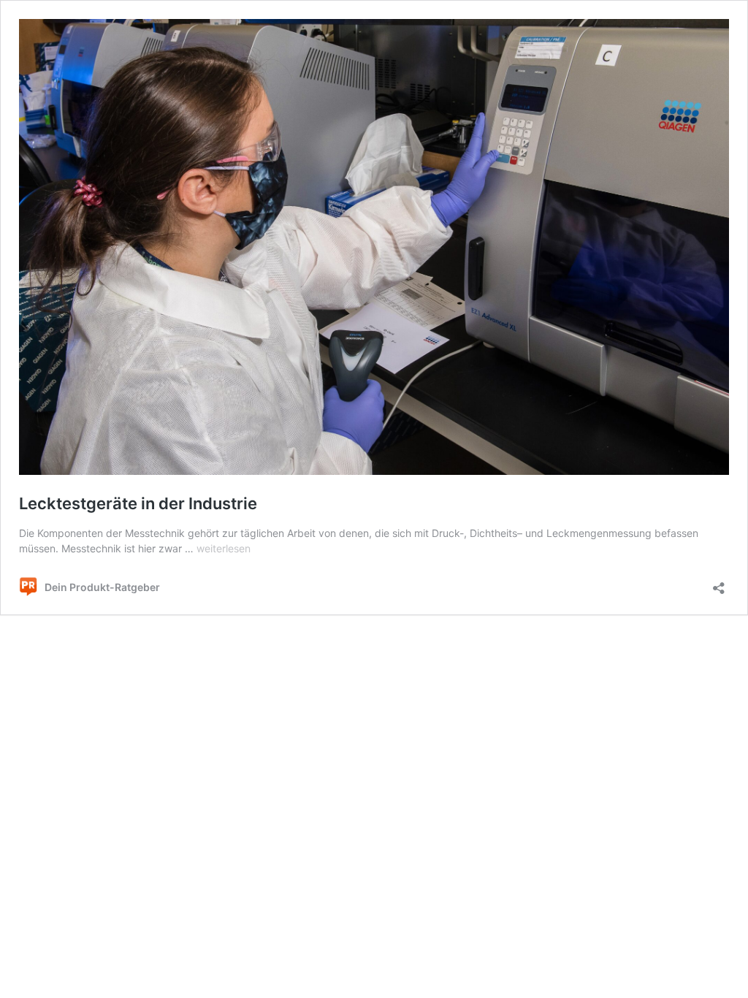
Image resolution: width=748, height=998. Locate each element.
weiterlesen (223, 548)
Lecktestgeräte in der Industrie (138, 503)
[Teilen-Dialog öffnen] (719, 583)
